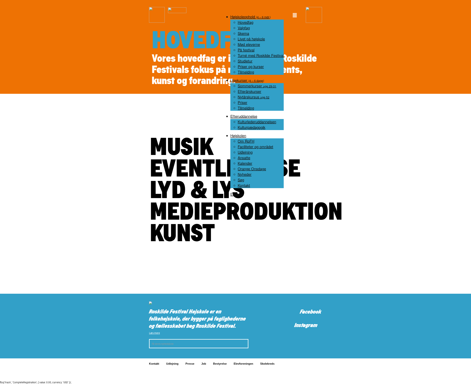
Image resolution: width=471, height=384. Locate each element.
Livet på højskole (251, 38)
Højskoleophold (250, 16)
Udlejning (245, 152)
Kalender (245, 163)
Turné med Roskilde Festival (261, 55)
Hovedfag (245, 22)
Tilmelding (246, 72)
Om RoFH (246, 141)
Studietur (245, 61)
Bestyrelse (220, 363)
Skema (243, 33)
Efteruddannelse (243, 116)
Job (203, 363)
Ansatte (244, 157)
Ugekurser (247, 80)
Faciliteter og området (255, 146)
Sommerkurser (257, 85)
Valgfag (244, 27)
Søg (241, 179)
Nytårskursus (253, 97)
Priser (242, 102)
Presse (189, 363)
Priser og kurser (251, 66)
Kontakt (244, 185)
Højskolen (238, 135)
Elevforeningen (243, 363)
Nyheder (245, 174)
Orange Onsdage (252, 168)
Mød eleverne (249, 44)
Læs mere (154, 332)
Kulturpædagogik (251, 127)
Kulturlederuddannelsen (257, 121)
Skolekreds (267, 363)
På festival (246, 50)
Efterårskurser (249, 91)
